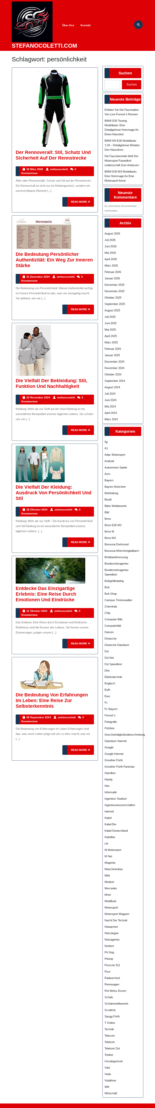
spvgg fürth (112, 1016)
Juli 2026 (110, 239)
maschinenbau (114, 869)
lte (106, 843)
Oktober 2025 (113, 297)
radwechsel (112, 978)
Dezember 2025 (114, 284)
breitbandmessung (116, 557)
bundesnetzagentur (117, 563)
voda (108, 1074)
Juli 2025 (110, 316)
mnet (108, 894)
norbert (109, 946)
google (109, 747)
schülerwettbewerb (116, 1003)
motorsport (111, 907)
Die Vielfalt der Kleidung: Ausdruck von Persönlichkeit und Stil (53, 492)
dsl (107, 651)
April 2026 (111, 259)
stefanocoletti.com (44, 46)
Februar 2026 (113, 272)
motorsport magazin (117, 913)
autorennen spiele (116, 467)
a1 (106, 448)
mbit (107, 875)
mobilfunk (110, 901)
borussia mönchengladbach (122, 550)
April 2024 (111, 412)
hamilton (110, 773)
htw (107, 785)
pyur (107, 971)
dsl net (109, 657)
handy (109, 779)
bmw (108, 518)
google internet (114, 753)
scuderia (110, 1010)
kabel (108, 817)
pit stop (109, 952)
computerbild (113, 625)
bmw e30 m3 (113, 525)
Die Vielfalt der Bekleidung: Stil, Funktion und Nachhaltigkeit (51, 383)
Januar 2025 (112, 355)
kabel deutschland (116, 830)
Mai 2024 (110, 406)
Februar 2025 (113, 348)
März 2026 (111, 265)
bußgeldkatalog (114, 580)
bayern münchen (115, 486)
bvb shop (111, 593)
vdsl (107, 1067)
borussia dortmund (117, 544)
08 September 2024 (38, 717)
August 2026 (112, 233)
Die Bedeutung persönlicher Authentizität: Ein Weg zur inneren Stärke (54, 259)
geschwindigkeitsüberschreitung (125, 734)
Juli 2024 (110, 393)
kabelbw (110, 837)
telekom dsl (112, 1048)
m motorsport (113, 849)
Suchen (125, 73)
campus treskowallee (118, 600)
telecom (110, 1035)
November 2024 (114, 368)
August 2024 (112, 387)
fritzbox (110, 728)
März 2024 (111, 419)
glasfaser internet (116, 741)
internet (109, 811)
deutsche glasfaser (117, 644)
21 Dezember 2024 (38, 276)
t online (110, 1022)
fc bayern (111, 709)
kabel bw (110, 824)
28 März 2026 (34, 169)
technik (109, 1029)
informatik (111, 792)
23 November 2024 (38, 397)
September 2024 (115, 380)
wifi (107, 1086)
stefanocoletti (59, 169)
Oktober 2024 (113, 374)
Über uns (68, 25)
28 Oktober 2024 (36, 509)
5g (106, 441)
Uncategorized (113, 1061)
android (109, 461)
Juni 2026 (110, 246)
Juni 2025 (110, 323)
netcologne (112, 933)
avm (107, 473)
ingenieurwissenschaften (120, 805)
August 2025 (112, 310)
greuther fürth (114, 760)
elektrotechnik (113, 677)
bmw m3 (110, 537)
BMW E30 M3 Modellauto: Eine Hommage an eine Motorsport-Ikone (121, 176)
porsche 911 (112, 965)
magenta (110, 862)
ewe (107, 696)
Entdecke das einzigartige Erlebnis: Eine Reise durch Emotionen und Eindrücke (46, 594)
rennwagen (112, 984)
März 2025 (111, 342)
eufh (107, 689)
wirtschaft (111, 1093)
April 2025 (111, 336)
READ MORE (82, 203)
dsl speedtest (113, 664)
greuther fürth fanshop (119, 766)
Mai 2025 (110, 329)
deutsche (110, 638)
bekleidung (111, 493)
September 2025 (115, 304)
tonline (109, 1054)
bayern (109, 480)
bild (107, 512)
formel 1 (110, 715)
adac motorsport (115, 454)
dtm (107, 670)
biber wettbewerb (115, 505)
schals (109, 997)
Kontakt (86, 25)
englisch (110, 683)
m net (108, 856)
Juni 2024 (110, 400)
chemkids (111, 606)
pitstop (109, 958)
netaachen (111, 926)
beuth (108, 499)
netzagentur (112, 939)
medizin (109, 881)
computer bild (113, 619)
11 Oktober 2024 (36, 610)
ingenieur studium (116, 798)
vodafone (110, 1080)
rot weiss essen (115, 990)
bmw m (109, 531)
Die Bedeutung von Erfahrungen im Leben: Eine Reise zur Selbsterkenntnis (52, 700)
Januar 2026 (112, 278)
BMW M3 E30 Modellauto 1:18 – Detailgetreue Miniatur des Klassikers (122, 145)
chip (107, 612)
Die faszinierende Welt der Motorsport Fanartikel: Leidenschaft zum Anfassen (122, 160)
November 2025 (114, 291)
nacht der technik (116, 920)
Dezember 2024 (114, 361)
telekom (110, 1042)
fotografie (111, 721)
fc (106, 702)
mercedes (111, 888)
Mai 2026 (110, 252)
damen (109, 632)
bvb (107, 587)
